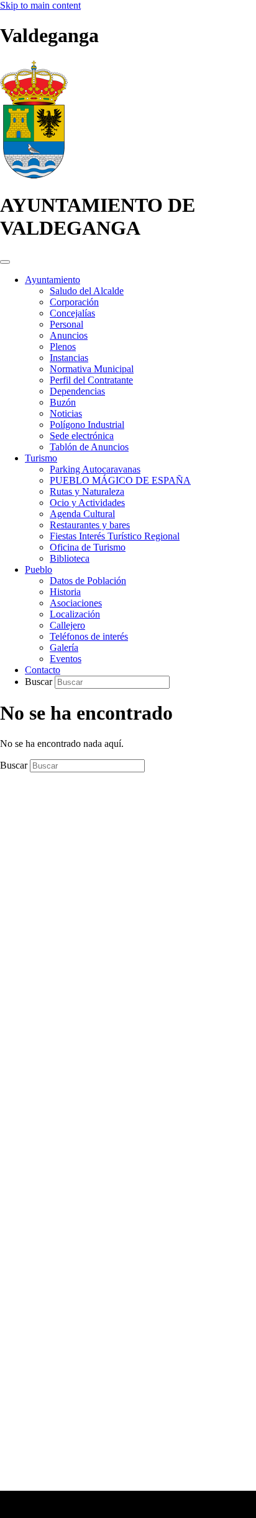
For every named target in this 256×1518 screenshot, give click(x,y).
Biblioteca (69, 558)
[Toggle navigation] (5, 262)
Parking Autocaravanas (95, 469)
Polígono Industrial (87, 424)
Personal (66, 324)
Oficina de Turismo (88, 547)
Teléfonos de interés (89, 636)
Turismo (41, 458)
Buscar (40, 681)
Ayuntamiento (52, 279)
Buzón (63, 402)
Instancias (69, 357)
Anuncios (69, 335)
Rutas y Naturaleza (87, 491)
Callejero (67, 625)
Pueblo (38, 569)
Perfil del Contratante (91, 380)
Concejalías (72, 313)
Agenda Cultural (82, 513)
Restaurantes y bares (90, 525)
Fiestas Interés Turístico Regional (115, 536)
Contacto (42, 670)
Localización (75, 614)
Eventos (65, 658)
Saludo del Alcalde (87, 291)
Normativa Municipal (92, 369)
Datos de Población (88, 580)
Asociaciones (76, 603)
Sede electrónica (82, 435)
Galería (64, 647)
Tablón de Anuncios (89, 447)
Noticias (66, 413)
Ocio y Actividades (87, 502)
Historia (65, 592)
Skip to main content (40, 5)
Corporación (74, 302)
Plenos (63, 346)
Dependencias (77, 391)
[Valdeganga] (34, 175)
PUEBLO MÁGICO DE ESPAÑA (120, 480)
